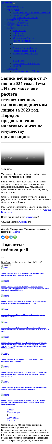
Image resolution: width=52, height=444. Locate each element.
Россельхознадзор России (25, 53)
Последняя (12, 420)
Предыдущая (13, 412)
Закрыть (6, 265)
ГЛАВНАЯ (16, 7)
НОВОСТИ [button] (12, 28)
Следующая (12, 417)
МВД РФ (17, 66)
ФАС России (19, 35)
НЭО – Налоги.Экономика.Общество (31, 12)
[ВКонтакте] (3, 237)
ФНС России (19, 30)
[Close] (2, 257)
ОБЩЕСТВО (17, 22)
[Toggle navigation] (14, 3)
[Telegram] (11, 237)
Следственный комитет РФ (26, 63)
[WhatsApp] (15, 237)
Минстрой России (22, 41)
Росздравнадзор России (24, 51)
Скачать (30, 217)
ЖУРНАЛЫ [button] (13, 10)
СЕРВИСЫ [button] (12, 68)
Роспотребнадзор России (25, 48)
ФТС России (19, 61)
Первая (10, 409)
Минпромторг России (23, 38)
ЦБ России (18, 33)
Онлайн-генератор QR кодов (27, 71)
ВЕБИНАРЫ (17, 20)
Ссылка (16, 232)
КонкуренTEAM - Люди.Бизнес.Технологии (25, 16)
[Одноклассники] (7, 237)
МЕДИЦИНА (17, 25)
